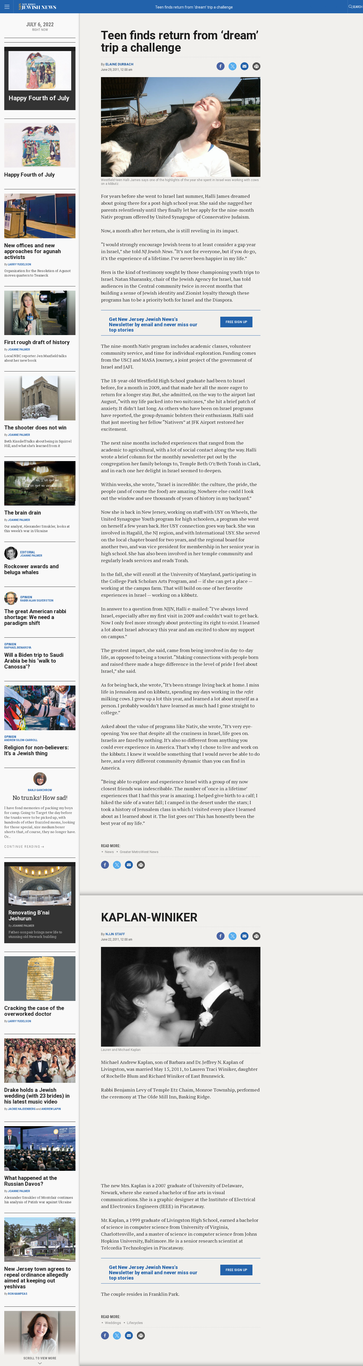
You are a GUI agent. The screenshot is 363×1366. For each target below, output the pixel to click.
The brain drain (22, 512)
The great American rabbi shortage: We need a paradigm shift (35, 617)
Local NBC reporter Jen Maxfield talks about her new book (35, 358)
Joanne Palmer (19, 349)
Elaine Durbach (119, 64)
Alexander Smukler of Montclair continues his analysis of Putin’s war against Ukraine (38, 1199)
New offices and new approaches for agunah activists (32, 251)
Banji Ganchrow (40, 790)
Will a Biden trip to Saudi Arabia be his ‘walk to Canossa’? (34, 661)
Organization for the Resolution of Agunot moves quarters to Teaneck (37, 273)
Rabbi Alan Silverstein (36, 600)
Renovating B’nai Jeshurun (29, 915)
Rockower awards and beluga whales (31, 569)
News (109, 852)
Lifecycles (135, 1323)
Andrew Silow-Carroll (20, 740)
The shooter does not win (35, 427)
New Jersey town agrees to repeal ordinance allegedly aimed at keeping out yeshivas (37, 1278)
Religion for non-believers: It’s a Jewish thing (36, 750)
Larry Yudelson (19, 264)
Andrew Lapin (51, 1109)
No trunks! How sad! (39, 797)
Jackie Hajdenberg (22, 1109)
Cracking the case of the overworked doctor (34, 1011)
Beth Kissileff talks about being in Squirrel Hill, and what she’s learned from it (37, 443)
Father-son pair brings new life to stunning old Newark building (35, 934)
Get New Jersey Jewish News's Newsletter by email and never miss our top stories (153, 325)
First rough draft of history (37, 342)
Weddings (113, 1323)
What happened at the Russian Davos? (30, 1181)
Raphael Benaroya (17, 647)
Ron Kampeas (17, 1293)
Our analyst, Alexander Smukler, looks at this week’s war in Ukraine (37, 528)
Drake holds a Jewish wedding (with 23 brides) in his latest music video (37, 1096)
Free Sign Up (236, 322)
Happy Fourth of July (39, 98)
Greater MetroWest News (139, 852)
